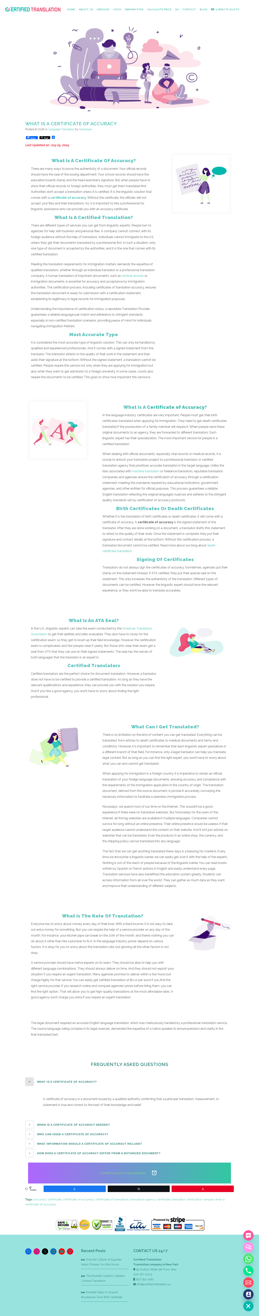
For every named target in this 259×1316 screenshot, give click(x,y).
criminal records (133, 276)
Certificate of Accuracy (176, 407)
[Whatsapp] (248, 1259)
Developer (85, 129)
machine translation (145, 471)
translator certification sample (193, 1199)
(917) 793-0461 (145, 1279)
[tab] (129, 1081)
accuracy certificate (48, 1199)
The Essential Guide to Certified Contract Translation (103, 1278)
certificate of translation (112, 1199)
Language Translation (61, 129)
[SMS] (248, 1235)
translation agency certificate (150, 1199)
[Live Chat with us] (248, 1247)
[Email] (248, 1282)
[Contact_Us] (248, 1294)
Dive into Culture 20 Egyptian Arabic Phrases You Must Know (101, 1262)
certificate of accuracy (78, 1199)
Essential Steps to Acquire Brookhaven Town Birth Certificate (101, 1295)
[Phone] (248, 1271)
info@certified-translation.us (154, 1284)
